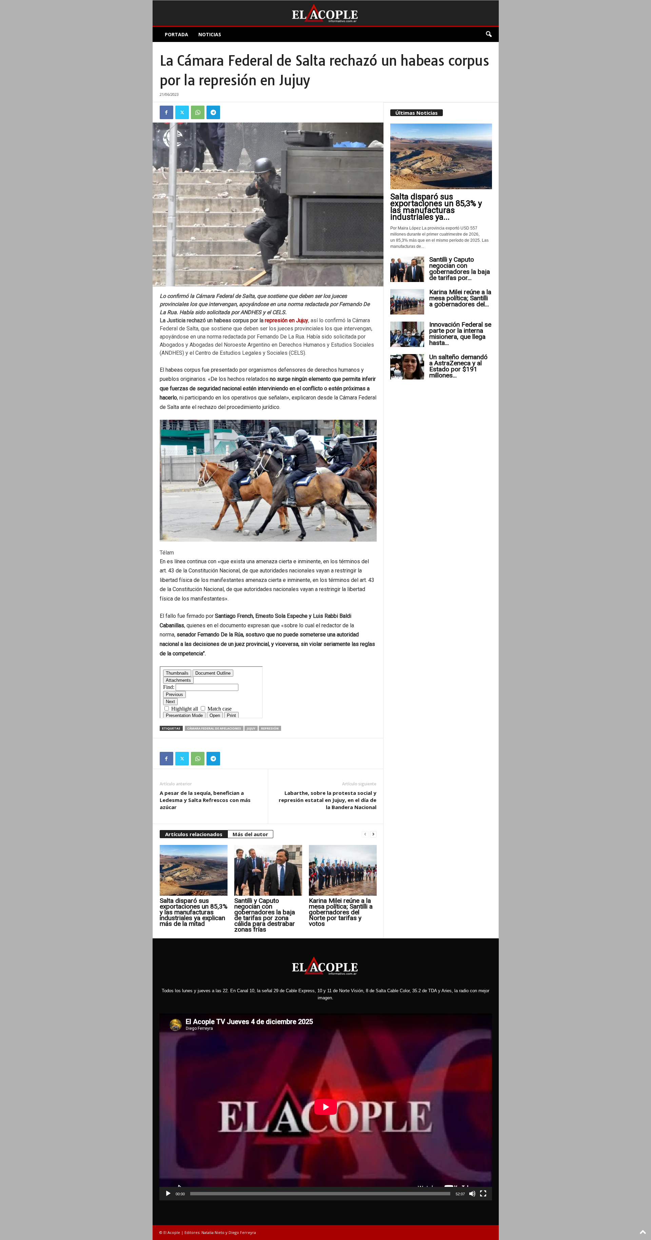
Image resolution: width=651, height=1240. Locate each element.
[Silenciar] (472, 1193)
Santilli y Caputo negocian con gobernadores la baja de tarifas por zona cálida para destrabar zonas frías (264, 915)
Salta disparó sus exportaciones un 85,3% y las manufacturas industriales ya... (436, 207)
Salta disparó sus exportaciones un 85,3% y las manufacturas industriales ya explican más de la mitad (194, 912)
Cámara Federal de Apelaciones (214, 728)
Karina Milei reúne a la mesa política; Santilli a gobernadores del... (460, 298)
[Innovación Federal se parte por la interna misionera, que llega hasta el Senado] (407, 334)
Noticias (209, 34)
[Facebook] (166, 112)
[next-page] (373, 834)
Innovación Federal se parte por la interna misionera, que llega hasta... (460, 334)
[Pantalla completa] (483, 1193)
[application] (325, 1107)
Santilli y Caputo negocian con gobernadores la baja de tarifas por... (459, 269)
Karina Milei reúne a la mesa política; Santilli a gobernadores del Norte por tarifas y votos (341, 912)
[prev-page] (365, 834)
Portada (176, 34)
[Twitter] (182, 112)
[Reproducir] (168, 1193)
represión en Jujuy (286, 320)
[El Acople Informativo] (326, 13)
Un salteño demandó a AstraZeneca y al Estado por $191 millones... (458, 366)
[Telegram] (213, 112)
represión (270, 728)
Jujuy (251, 728)
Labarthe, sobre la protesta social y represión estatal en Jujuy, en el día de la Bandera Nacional (327, 799)
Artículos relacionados (193, 834)
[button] (488, 34)
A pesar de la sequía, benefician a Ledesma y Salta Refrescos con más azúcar (205, 799)
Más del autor (250, 834)
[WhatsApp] (197, 112)
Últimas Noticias (416, 112)
